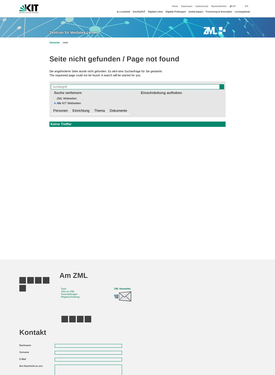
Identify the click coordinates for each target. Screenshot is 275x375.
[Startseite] (255, 11)
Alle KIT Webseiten (69, 103)
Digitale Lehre (155, 11)
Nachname (25, 345)
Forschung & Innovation (219, 11)
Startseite (54, 42)
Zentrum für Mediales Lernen (73, 32)
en (246, 6)
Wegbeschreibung (70, 297)
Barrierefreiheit (218, 6)
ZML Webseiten (67, 98)
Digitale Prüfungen (176, 11)
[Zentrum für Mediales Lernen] (215, 31)
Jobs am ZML (68, 291)
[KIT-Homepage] (28, 8)
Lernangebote (242, 11)
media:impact (195, 11)
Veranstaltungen (69, 294)
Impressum (186, 6)
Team (63, 289)
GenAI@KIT (139, 11)
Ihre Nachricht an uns (31, 366)
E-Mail (22, 359)
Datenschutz (202, 6)
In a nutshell (123, 11)
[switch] (255, 6)
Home (175, 6)
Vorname (24, 352)
